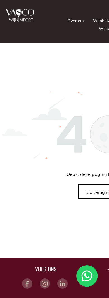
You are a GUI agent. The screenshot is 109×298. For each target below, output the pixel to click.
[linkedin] (62, 284)
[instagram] (45, 284)
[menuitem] (76, 21)
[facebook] (27, 284)
